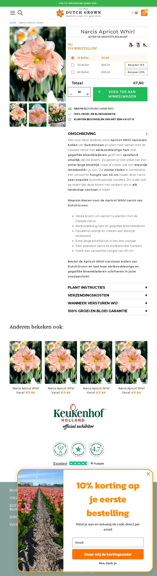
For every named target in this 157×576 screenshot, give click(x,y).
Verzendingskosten (88, 295)
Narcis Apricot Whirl (26, 388)
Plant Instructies (86, 287)
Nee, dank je (108, 563)
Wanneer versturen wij (93, 303)
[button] (62, 67)
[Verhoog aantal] (88, 94)
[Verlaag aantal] (71, 94)
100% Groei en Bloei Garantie (98, 311)
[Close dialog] (148, 474)
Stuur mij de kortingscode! (107, 554)
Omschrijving (82, 134)
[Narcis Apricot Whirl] (26, 362)
